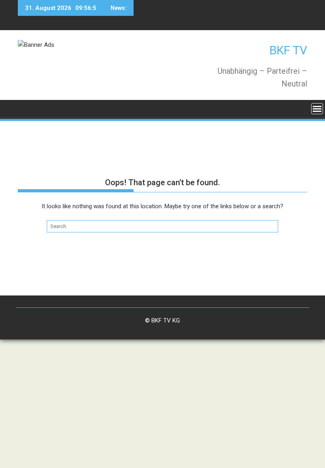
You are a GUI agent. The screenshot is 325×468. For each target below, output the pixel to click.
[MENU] (317, 108)
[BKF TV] (25, 108)
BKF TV (288, 50)
